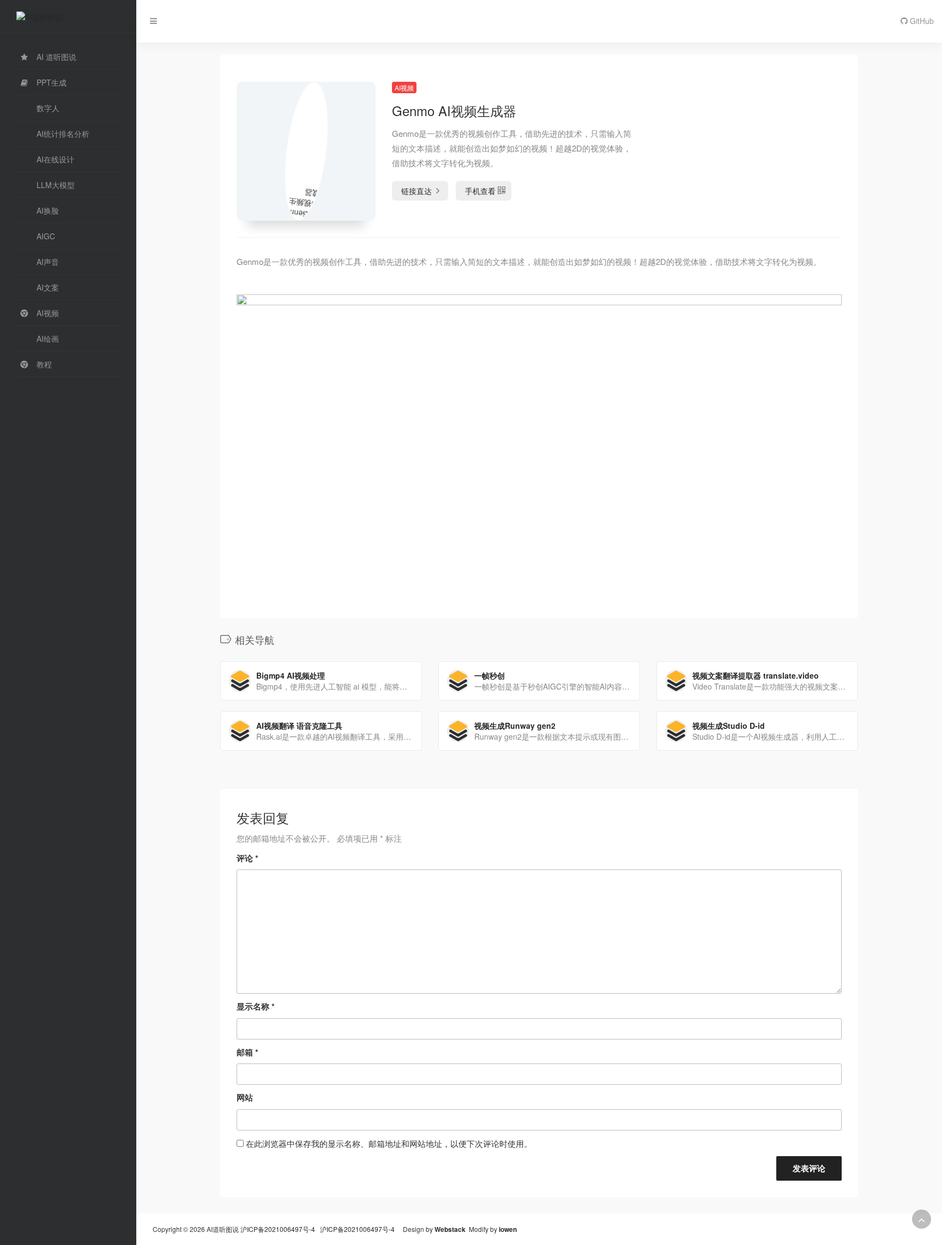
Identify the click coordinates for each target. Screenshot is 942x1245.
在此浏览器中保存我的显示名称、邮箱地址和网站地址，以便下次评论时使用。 (389, 1143)
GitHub (921, 20)
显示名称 (256, 1006)
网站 (245, 1097)
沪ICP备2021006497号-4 (278, 1229)
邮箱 (247, 1052)
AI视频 (404, 87)
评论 (247, 858)
